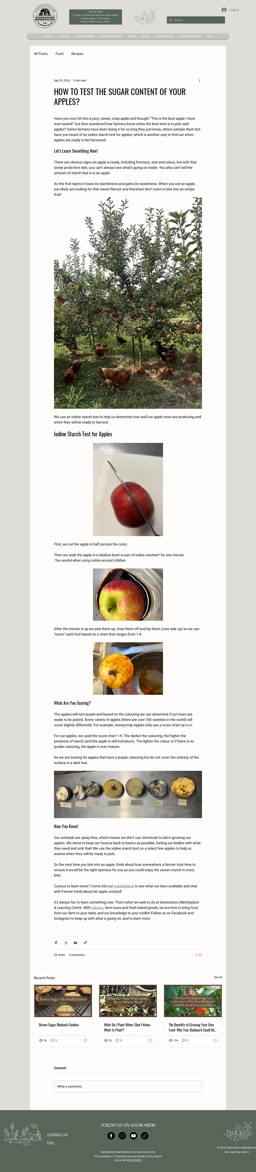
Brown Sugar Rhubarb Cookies (59, 1024)
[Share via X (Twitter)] (66, 942)
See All (218, 977)
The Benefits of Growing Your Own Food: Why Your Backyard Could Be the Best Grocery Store (192, 1027)
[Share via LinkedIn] (75, 942)
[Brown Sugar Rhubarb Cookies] (63, 1001)
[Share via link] (85, 942)
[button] (132, 36)
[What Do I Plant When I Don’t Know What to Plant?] (128, 1001)
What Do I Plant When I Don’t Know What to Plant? (127, 1027)
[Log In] (220, 10)
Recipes (77, 54)
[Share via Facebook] (56, 942)
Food (59, 54)
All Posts (41, 54)
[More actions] (199, 80)
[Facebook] (111, 1135)
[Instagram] (122, 1135)
